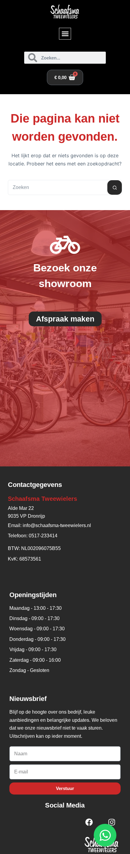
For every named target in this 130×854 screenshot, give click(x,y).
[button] (65, 34)
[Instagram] (111, 822)
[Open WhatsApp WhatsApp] (105, 835)
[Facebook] (88, 822)
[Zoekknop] (114, 187)
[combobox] (57, 187)
